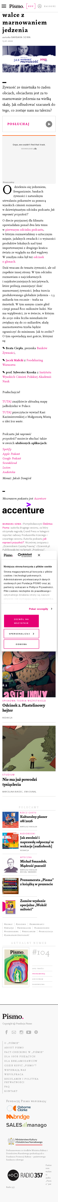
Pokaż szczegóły (38, 608)
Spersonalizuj (19, 633)
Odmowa (21, 644)
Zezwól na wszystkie (21, 621)
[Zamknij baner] (47, 555)
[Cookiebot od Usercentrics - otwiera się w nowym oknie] (22, 555)
